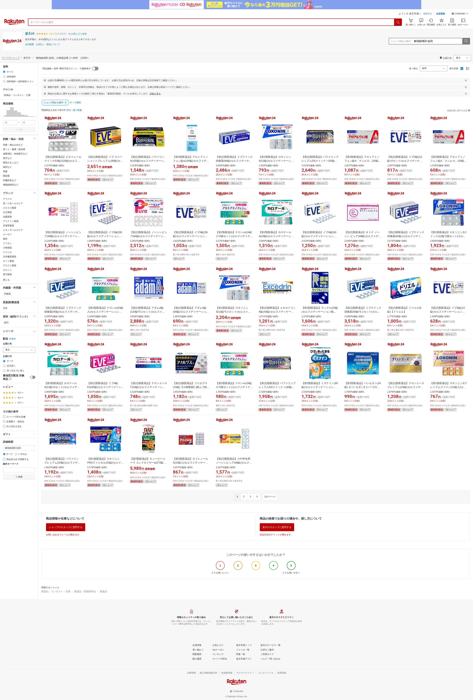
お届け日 (7, 356)
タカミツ (7, 270)
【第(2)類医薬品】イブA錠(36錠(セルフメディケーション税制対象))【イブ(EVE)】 (190, 236)
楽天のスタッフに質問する (277, 527)
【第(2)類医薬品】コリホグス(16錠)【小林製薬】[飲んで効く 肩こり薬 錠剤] (191, 387)
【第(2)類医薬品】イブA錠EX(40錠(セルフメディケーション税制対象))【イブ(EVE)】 (105, 387)
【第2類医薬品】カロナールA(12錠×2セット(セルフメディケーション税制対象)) (62, 387)
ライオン (7, 243)
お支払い (40, 44)
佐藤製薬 (7, 216)
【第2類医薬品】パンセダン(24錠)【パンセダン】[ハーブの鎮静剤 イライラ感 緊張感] (362, 387)
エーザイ (7, 234)
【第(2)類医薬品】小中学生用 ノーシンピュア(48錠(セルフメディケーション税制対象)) (234, 462)
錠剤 (6, 322)
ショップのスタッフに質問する (65, 527)
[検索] (398, 22)
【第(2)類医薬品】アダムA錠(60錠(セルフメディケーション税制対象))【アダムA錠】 (191, 311)
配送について (53, 44)
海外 (13, 339)
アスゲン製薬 (9, 265)
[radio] (4, 72)
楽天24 (29, 33)
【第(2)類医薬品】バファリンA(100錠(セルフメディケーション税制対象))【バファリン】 (148, 160)
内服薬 (7, 293)
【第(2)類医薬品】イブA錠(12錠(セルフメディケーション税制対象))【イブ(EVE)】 (447, 311)
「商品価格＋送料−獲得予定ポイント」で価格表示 (65, 68)
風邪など (7, 167)
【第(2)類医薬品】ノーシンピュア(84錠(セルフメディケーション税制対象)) (148, 236)
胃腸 (5, 171)
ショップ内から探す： (402, 41)
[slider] (3, 116)
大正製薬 (7, 212)
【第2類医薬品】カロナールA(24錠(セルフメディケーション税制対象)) (276, 236)
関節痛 (6, 176)
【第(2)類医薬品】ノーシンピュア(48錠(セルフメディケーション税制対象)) (62, 236)
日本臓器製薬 (9, 256)
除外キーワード (10, 464)
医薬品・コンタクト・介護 (55, 591)
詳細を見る (155, 93)
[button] (460, 14)
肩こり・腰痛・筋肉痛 (14, 149)
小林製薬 (7, 247)
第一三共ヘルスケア (13, 203)
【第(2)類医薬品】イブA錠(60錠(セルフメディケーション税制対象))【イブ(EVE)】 (319, 236)
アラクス (7, 199)
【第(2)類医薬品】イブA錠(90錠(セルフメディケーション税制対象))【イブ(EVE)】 (104, 236)
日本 (5, 308)
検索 (20, 129)
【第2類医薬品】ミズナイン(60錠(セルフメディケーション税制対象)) (320, 387)
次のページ (269, 496)
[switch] (32, 377)
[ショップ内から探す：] (466, 41)
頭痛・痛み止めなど (13, 145)
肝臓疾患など (9, 180)
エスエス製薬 (9, 208)
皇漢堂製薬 (8, 225)
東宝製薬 (7, 274)
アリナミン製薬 (10, 221)
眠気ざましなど (10, 162)
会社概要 (29, 44)
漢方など (7, 158)
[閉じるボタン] (465, 80)
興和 (5, 239)
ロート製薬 (8, 261)
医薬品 (103, 591)
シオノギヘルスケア (13, 230)
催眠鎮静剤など (10, 184)
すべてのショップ (11, 58)
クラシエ (7, 252)
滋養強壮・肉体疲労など (15, 153)
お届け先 (7, 344)
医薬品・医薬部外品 (85, 591)
